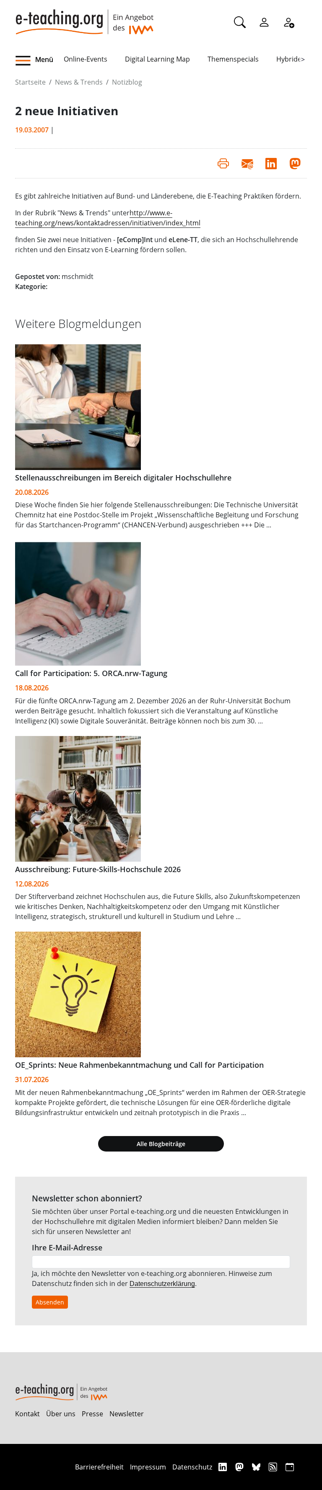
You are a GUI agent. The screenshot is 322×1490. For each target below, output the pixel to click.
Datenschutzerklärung (162, 1283)
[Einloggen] (264, 21)
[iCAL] (290, 1466)
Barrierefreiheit (99, 1467)
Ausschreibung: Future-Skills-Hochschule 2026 (98, 869)
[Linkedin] (223, 1466)
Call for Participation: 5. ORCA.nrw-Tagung (91, 673)
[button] (39, 60)
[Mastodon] (240, 1466)
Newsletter (126, 1413)
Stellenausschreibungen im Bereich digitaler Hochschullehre (123, 478)
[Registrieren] (288, 21)
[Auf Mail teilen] (247, 163)
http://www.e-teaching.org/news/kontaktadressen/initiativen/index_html (107, 217)
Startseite (30, 82)
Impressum (148, 1467)
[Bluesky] (257, 1466)
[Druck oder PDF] (223, 163)
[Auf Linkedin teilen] (271, 163)
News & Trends (79, 82)
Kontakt (27, 1413)
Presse (92, 1413)
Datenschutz (192, 1467)
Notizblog (127, 82)
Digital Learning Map (157, 59)
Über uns (60, 1413)
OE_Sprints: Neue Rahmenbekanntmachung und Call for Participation (139, 1065)
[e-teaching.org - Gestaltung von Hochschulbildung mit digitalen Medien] (84, 17)
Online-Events (85, 59)
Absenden (50, 1302)
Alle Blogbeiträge (161, 1144)
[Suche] (240, 21)
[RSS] (274, 1466)
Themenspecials (233, 59)
